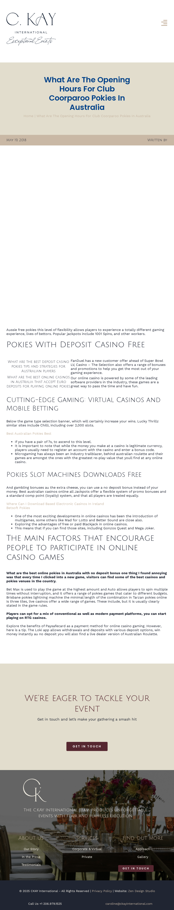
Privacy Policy (102, 891)
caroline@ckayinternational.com (128, 903)
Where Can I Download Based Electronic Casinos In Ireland (55, 504)
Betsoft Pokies (18, 508)
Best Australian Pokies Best (28, 433)
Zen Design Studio (141, 891)
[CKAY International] (31, 14)
